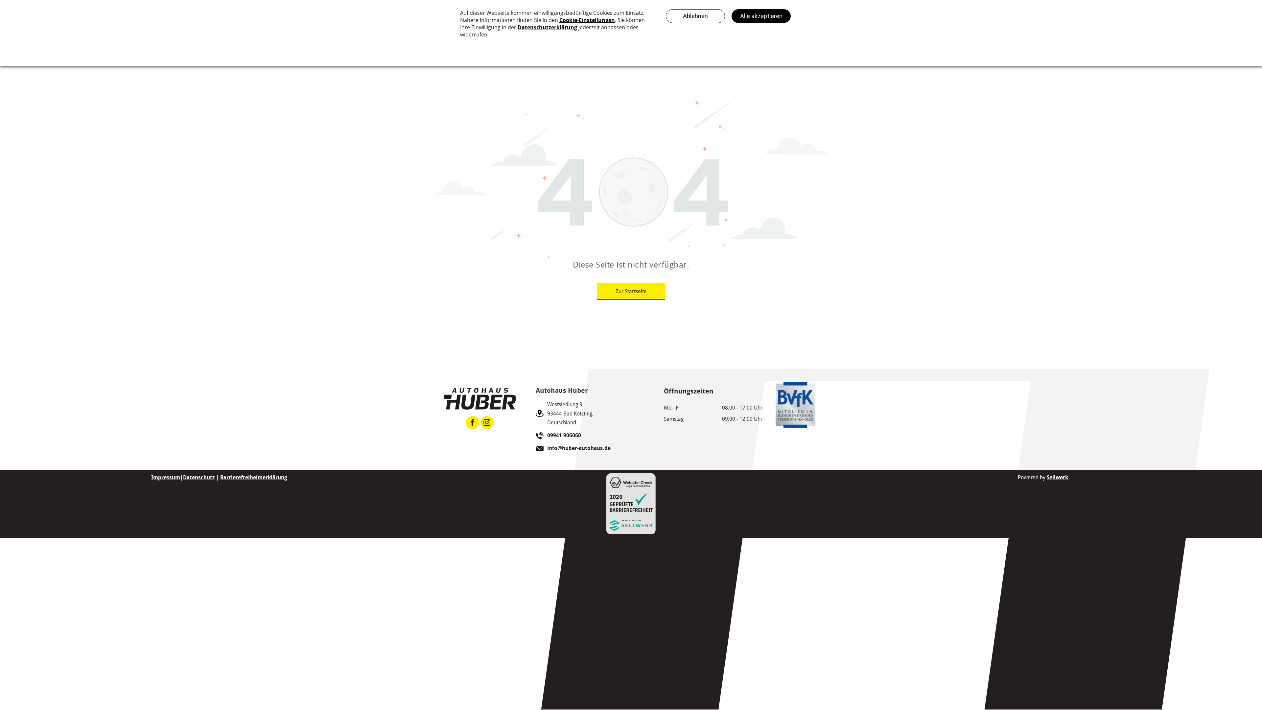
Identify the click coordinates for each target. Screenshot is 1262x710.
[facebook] (472, 423)
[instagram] (487, 423)
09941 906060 (564, 435)
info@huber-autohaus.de (579, 448)
